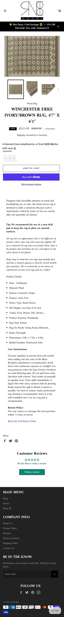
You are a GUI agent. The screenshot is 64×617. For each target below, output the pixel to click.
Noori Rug (14, 602)
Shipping (21, 135)
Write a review (32, 472)
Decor (6, 503)
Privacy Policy (10, 528)
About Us (7, 523)
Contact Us (8, 548)
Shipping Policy (10, 543)
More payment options (31, 184)
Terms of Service (11, 538)
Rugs (5, 498)
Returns (7, 533)
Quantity (7, 151)
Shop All (7, 508)
